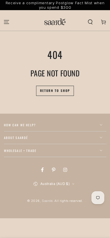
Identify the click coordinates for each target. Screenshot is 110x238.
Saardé (47, 201)
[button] (90, 21)
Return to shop (55, 90)
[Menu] (6, 21)
